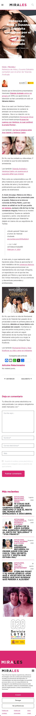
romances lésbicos (27, 264)
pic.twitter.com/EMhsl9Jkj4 (18, 239)
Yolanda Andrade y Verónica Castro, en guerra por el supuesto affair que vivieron (15, 171)
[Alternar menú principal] (2, 4)
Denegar (18, 700)
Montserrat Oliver (26, 117)
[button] (33, 671)
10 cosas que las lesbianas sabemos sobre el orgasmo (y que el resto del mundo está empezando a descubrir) (17, 509)
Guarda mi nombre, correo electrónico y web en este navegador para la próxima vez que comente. (17, 464)
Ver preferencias (18, 706)
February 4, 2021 (13, 249)
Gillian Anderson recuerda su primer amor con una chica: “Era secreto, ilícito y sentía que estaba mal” (15, 551)
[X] (19, 360)
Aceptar (18, 695)
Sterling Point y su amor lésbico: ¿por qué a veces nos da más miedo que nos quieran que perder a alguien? (17, 576)
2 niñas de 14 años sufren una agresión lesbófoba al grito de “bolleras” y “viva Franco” (17, 530)
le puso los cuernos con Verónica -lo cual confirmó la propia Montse (17, 122)
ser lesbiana (6, 208)
